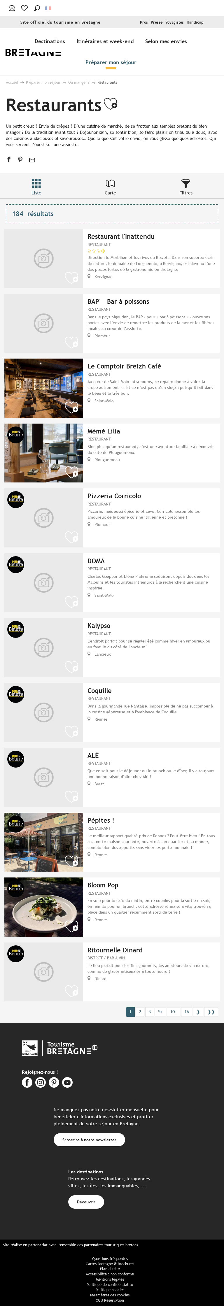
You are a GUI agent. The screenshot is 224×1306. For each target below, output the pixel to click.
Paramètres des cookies (110, 1295)
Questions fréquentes (110, 1258)
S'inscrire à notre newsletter (89, 1139)
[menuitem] (37, 52)
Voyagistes (174, 22)
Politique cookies (110, 1290)
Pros (144, 22)
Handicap (195, 22)
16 (186, 1011)
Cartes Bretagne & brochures (110, 1264)
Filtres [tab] (185, 193)
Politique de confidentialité (110, 1284)
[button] (37, 8)
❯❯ (211, 1011)
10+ (173, 1011)
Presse (156, 22)
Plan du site (110, 1269)
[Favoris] (25, 8)
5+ (160, 1011)
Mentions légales (110, 1279)
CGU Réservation (110, 1300)
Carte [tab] (110, 193)
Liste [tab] (36, 193)
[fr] (48, 8)
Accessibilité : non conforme (110, 1274)
